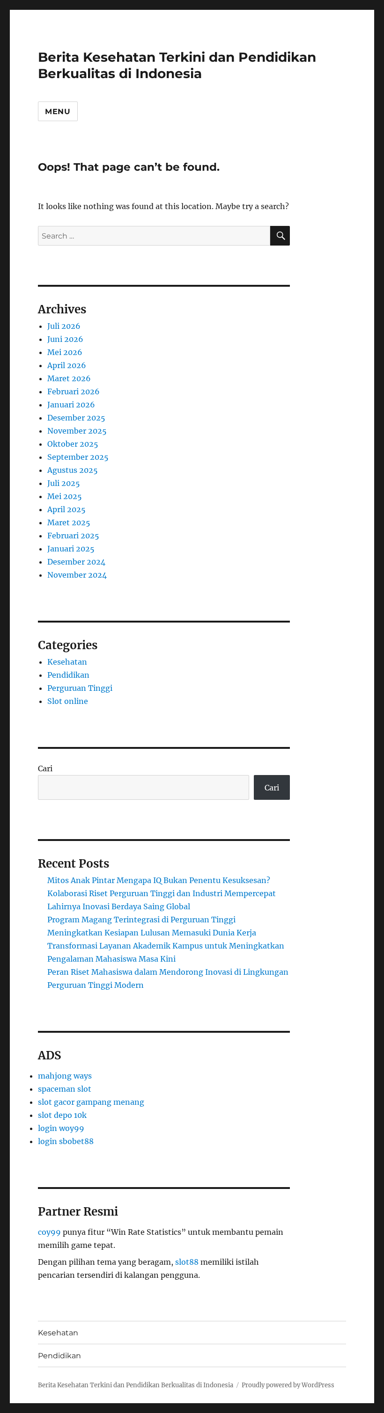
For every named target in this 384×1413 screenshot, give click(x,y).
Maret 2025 (68, 522)
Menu (58, 111)
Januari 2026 (71, 404)
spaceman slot (64, 1089)
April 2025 (66, 509)
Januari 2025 (71, 548)
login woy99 (61, 1128)
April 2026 (66, 365)
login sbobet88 (66, 1141)
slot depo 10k (62, 1115)
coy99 (49, 1232)
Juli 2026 (64, 326)
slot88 (187, 1262)
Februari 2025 (73, 535)
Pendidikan (68, 675)
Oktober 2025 (72, 444)
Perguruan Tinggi (79, 688)
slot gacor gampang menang (91, 1102)
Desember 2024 (76, 561)
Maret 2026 (69, 378)
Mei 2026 (64, 352)
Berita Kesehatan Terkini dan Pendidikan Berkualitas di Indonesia (177, 65)
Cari (45, 768)
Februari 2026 (73, 391)
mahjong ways (65, 1075)
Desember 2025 (76, 417)
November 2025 (77, 430)
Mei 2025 (64, 496)
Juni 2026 (65, 339)
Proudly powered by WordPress (288, 1385)
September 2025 (78, 457)
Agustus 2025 (72, 470)
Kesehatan (67, 662)
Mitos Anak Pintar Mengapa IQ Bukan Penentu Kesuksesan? (158, 880)
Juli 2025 (63, 483)
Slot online (67, 701)
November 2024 (77, 575)
